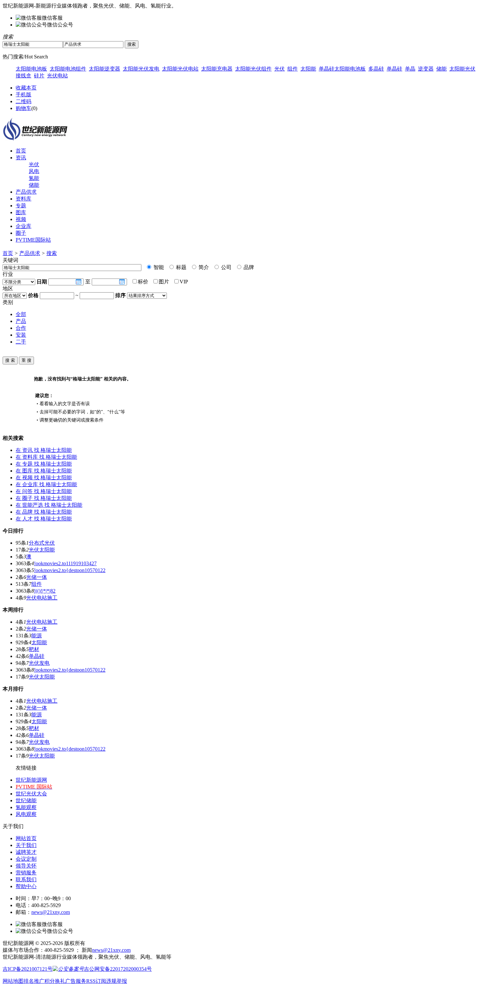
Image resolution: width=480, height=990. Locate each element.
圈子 (21, 233)
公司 (226, 267)
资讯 (21, 157)
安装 (21, 335)
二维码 (23, 101)
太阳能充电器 (216, 69)
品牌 (248, 267)
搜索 (51, 253)
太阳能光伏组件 (253, 69)
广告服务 (75, 981)
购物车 (23, 108)
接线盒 (23, 75)
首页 (21, 150)
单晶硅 (394, 69)
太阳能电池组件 (68, 69)
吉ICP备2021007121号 (28, 969)
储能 (441, 69)
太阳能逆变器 (104, 69)
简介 (203, 267)
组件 (292, 69)
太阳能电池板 (31, 69)
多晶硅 (376, 69)
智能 (158, 267)
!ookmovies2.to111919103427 (65, 563)
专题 (21, 205)
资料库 (23, 198)
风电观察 (26, 814)
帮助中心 (26, 886)
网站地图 (13, 981)
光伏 (279, 69)
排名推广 (34, 981)
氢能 (34, 178)
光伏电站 (57, 75)
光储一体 (36, 577)
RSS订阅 (96, 981)
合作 (21, 328)
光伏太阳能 (42, 549)
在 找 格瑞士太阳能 (44, 450)
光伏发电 (39, 663)
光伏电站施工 (41, 597)
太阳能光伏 (462, 69)
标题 (180, 267)
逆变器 (426, 69)
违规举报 (116, 981)
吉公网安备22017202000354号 (118, 969)
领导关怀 (26, 866)
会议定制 (26, 859)
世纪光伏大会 (31, 793)
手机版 (23, 94)
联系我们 (26, 879)
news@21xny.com (50, 912)
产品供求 (26, 192)
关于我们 (26, 845)
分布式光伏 (42, 543)
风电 (34, 171)
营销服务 (26, 872)
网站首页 (26, 838)
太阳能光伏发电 (141, 69)
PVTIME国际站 (33, 240)
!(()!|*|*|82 (45, 591)
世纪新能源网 (31, 780)
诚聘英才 (26, 852)
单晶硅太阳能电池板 (342, 69)
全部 (21, 314)
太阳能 (308, 69)
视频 (21, 219)
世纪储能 (26, 800)
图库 (21, 212)
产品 (21, 321)
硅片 (39, 75)
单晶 (410, 69)
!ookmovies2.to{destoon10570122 (69, 570)
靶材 (34, 649)
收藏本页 (26, 87)
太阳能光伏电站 (180, 69)
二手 (21, 341)
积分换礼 (54, 981)
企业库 (23, 226)
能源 (36, 635)
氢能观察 (26, 807)
